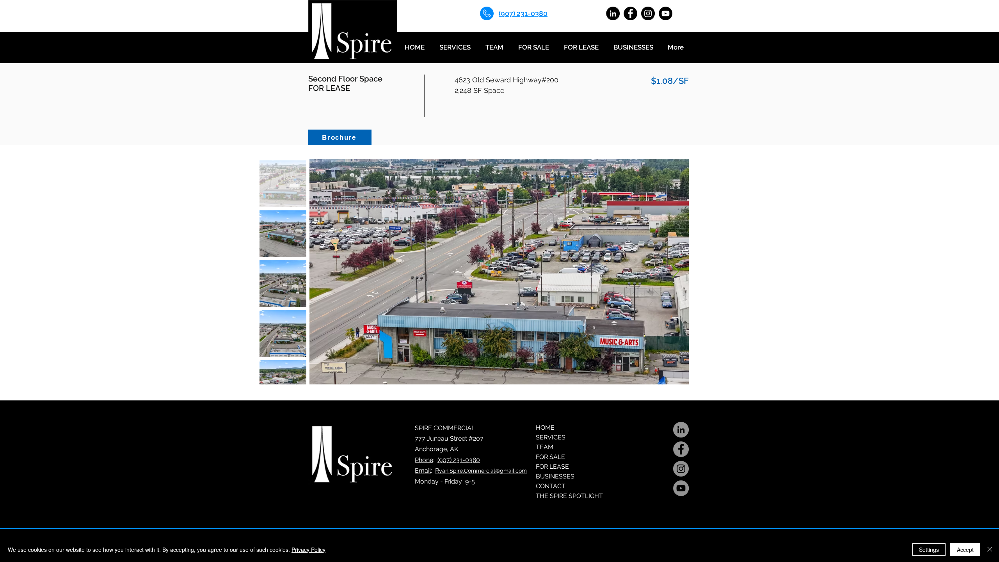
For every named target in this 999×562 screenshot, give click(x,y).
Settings (929, 549)
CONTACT (550, 486)
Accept (965, 549)
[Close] (989, 549)
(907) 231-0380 (458, 460)
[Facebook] (630, 13)
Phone (424, 460)
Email (423, 470)
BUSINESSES (555, 476)
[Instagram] (648, 13)
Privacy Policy (308, 549)
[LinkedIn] (613, 13)
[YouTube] (665, 13)
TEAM (544, 447)
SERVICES (550, 437)
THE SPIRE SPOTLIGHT (569, 496)
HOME (545, 427)
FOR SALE (550, 457)
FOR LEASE (552, 466)
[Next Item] (675, 271)
